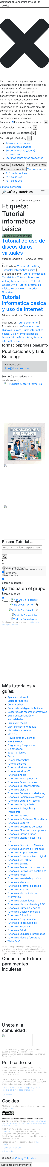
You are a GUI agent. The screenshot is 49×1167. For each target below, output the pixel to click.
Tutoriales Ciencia (17, 789)
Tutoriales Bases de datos (22, 782)
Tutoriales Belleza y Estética (23, 785)
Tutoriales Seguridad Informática (26, 933)
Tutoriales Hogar (17, 874)
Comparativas (15, 704)
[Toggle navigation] (42, 192)
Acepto (5, 164)
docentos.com (8, 1131)
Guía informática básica (24, 333)
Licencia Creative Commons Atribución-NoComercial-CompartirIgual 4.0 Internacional (24, 1123)
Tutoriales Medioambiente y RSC (26, 904)
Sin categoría (15, 748)
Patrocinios (7, 1094)
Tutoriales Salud (16, 930)
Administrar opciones (17, 143)
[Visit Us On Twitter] (22, 604)
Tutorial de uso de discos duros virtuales (23, 247)
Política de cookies (16, 173)
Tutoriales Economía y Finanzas (25, 848)
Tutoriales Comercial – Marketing (26, 793)
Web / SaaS (13, 941)
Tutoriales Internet (28, 322)
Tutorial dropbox (20, 281)
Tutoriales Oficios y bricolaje (23, 911)
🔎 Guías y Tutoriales (17, 192)
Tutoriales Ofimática (19, 915)
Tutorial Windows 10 (19, 767)
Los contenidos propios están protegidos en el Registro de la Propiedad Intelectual (22, 1088)
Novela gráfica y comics (21, 737)
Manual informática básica (17, 337)
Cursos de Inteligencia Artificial (25, 708)
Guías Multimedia (17, 723)
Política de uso (13, 177)
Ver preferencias (36, 164)
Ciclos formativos (17, 700)
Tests (10, 756)
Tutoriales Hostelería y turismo (24, 878)
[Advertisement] (24, 657)
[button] (24, 43)
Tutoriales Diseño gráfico (21, 834)
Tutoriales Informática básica (18, 270)
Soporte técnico (16, 752)
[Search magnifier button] (4, 556)
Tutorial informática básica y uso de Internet (24, 303)
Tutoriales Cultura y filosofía (23, 800)
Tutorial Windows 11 (18, 771)
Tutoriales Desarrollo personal (24, 826)
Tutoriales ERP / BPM (19, 859)
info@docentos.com (17, 368)
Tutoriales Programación (21, 919)
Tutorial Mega (19, 288)
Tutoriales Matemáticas (20, 900)
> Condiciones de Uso (11, 1147)
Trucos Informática (28, 266)
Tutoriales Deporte (18, 822)
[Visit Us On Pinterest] (37, 610)
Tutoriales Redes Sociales (22, 922)
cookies (11, 1108)
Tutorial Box (9, 277)
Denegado (18, 164)
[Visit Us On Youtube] (24, 615)
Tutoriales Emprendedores (22, 852)
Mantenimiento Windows (21, 726)
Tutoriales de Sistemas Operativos (27, 819)
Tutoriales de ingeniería (20, 804)
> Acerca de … (8, 1151)
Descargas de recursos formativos (27, 711)
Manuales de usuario (19, 730)
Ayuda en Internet (17, 697)
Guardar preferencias (13, 169)
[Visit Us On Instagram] (24, 619)
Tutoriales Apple (16, 774)
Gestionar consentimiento (16, 1164)
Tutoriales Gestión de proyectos (25, 867)
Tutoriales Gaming (17, 863)
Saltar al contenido (11, 186)
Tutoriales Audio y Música (22, 778)
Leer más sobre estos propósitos (24, 157)
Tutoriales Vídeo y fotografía (23, 937)
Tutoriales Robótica (18, 926)
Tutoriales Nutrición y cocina (23, 908)
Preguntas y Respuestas (21, 745)
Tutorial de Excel (17, 763)
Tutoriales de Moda (18, 815)
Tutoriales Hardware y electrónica (26, 871)
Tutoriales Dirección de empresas (26, 830)
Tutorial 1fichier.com (34, 273)
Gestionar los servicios (18, 146)
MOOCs (11, 734)
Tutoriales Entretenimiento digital (26, 856)
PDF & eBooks (15, 741)
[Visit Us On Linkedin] (21, 610)
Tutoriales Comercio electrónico (25, 797)
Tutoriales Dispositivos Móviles (25, 845)
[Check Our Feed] (36, 604)
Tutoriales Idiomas (17, 882)
